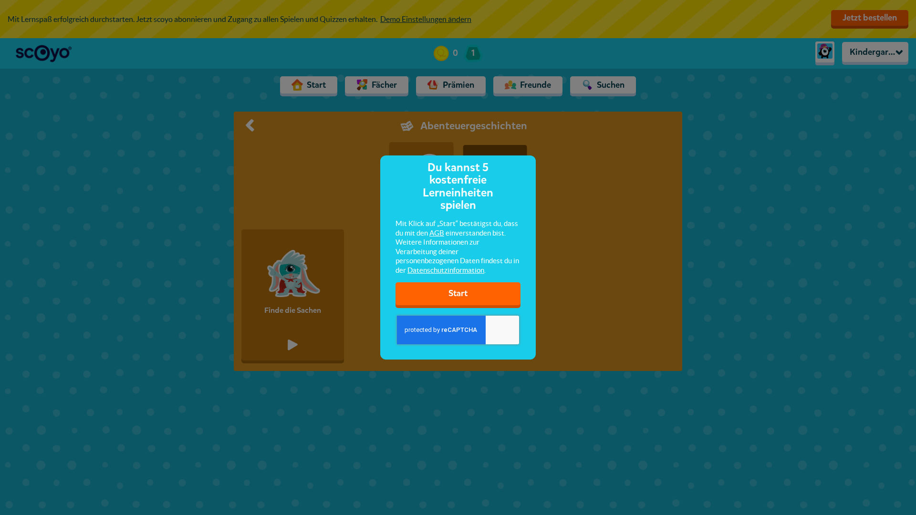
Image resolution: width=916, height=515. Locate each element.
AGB (436, 233)
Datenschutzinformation (445, 270)
